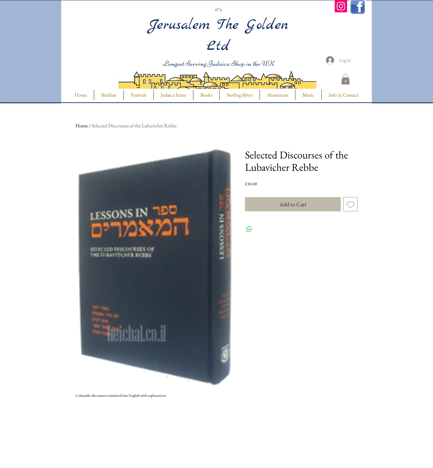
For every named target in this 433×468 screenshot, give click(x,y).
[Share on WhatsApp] (249, 229)
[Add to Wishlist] (350, 204)
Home (81, 125)
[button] (345, 79)
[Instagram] (341, 6)
